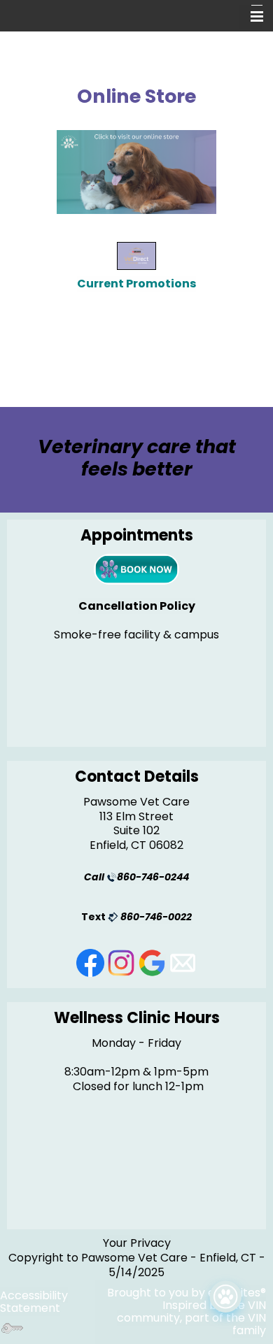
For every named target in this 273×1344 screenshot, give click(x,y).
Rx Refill (140, 1332)
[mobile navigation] (250, 17)
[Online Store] (136, 172)
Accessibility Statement (34, 1301)
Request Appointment (165, 1295)
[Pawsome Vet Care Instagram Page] (122, 962)
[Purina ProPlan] (137, 255)
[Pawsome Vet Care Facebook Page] (91, 962)
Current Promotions (136, 284)
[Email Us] (183, 962)
